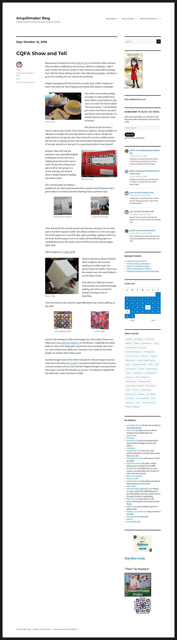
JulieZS (132, 150)
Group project (130, 369)
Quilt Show (129, 398)
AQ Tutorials (128, 19)
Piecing (141, 386)
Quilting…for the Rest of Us (137, 512)
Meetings (31, 82)
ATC (91, 83)
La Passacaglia (150, 373)
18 (137, 307)
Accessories (149, 339)
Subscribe (130, 135)
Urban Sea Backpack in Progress (139, 269)
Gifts (157, 364)
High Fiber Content (134, 463)
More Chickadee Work (145, 193)
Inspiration (138, 373)
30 (127, 316)
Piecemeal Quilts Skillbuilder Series (140, 489)
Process (136, 390)
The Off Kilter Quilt (134, 522)
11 (137, 303)
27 (148, 312)
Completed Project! (133, 352)
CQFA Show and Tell (41, 53)
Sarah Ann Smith (133, 517)
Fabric (127, 364)
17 (132, 307)
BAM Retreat (82, 63)
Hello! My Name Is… (149, 19)
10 (132, 303)
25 (137, 312)
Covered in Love (133, 441)
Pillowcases (150, 386)
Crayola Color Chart (134, 451)
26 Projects (138, 339)
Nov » (153, 320)
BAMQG (128, 343)
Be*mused (131, 438)
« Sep (132, 320)
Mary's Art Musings (134, 476)
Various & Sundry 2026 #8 (137, 261)
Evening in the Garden (135, 458)
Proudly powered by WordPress (65, 629)
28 (153, 312)
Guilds (23, 82)
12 (143, 303)
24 (132, 312)
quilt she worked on (70, 343)
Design (153, 356)
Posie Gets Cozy (132, 499)
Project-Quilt (130, 394)
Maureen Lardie (133, 479)
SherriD (130, 519)
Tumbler (66, 252)
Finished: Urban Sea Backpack (138, 264)
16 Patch (128, 339)
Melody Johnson (133, 481)
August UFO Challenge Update (138, 266)
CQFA (18, 82)
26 (143, 312)
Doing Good (130, 360)
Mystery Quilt (130, 381)
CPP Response (148, 352)
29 (158, 312)
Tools (153, 398)
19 (143, 307)
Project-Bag (146, 390)
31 (132, 316)
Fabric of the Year (139, 364)
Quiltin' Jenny (132, 507)
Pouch (128, 390)
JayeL (18, 70)
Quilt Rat (130, 501)
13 (148, 303)
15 (158, 303)
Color (156, 343)
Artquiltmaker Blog (33, 18)
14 (153, 303)
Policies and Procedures (42, 629)
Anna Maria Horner (134, 425)
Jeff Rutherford (132, 468)
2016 (18, 79)
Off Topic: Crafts (144, 381)
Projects (141, 394)
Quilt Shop (151, 394)
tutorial (73, 363)
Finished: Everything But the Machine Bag (143, 271)
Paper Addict (131, 486)
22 (158, 307)
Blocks (136, 343)
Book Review (147, 343)
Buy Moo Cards (135, 558)
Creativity (144, 356)
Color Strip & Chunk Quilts (135, 348)
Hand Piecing (151, 369)
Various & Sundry (149, 402)
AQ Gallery (111, 19)
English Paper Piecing (146, 360)
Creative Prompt (131, 356)
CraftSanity (131, 448)
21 (153, 307)
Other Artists (130, 386)
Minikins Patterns (142, 377)
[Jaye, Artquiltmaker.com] (143, 70)
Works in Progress (132, 407)
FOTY (151, 364)
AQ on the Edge (132, 430)
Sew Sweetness (142, 398)
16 (127, 307)
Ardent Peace (132, 436)
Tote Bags (129, 402)
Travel (137, 402)
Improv (128, 373)
